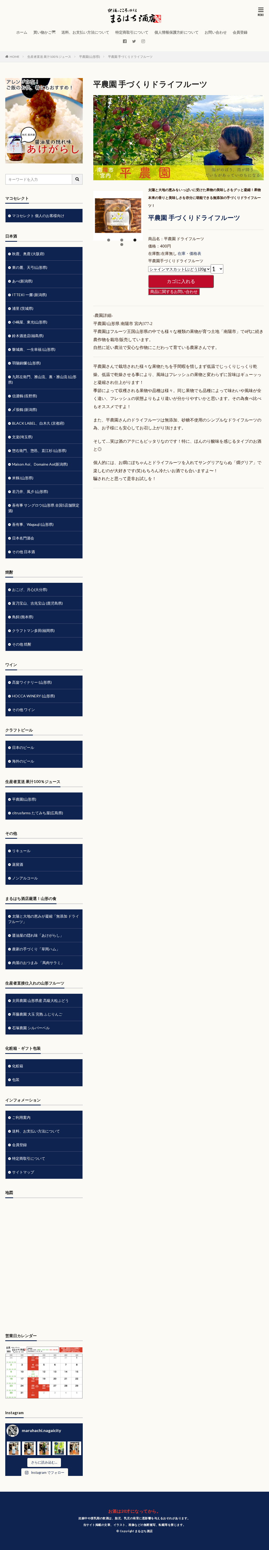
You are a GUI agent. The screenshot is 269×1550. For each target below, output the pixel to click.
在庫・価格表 (189, 253)
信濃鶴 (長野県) (24, 396)
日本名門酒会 (23, 538)
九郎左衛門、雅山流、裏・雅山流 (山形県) (42, 379)
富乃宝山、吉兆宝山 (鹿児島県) (37, 603)
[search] (77, 179)
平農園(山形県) (89, 57)
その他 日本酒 (23, 551)
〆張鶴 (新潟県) (24, 409)
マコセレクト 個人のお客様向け (38, 215)
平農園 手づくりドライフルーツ (130, 57)
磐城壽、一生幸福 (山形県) (33, 349)
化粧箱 (17, 1066)
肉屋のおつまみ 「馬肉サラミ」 (38, 962)
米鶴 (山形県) (22, 478)
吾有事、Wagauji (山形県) (33, 524)
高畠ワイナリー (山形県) (32, 682)
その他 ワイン (23, 709)
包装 (15, 1079)
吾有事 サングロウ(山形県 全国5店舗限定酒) (43, 508)
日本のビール (23, 747)
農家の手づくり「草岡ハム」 (36, 949)
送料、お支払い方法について (85, 32)
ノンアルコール (25, 878)
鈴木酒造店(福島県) (28, 335)
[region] (118, 221)
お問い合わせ (216, 32)
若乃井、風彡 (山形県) (30, 491)
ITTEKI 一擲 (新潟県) (29, 294)
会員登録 (240, 32)
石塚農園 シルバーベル (31, 1028)
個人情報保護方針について (176, 32)
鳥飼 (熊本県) (22, 617)
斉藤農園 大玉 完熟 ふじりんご (37, 1014)
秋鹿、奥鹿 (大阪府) (28, 253)
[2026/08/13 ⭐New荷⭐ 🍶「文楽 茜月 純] (74, 1448)
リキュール (21, 850)
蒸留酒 (17, 864)
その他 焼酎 (21, 644)
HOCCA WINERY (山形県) (33, 696)
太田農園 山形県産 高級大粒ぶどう (40, 1000)
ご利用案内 (21, 1117)
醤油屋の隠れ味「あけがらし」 (38, 935)
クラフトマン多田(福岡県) (33, 630)
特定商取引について (131, 32)
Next (136, 239)
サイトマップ (23, 1172)
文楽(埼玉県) (22, 437)
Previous (100, 239)
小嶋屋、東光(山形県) (29, 322)
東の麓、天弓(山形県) (29, 267)
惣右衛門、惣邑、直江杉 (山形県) (39, 450)
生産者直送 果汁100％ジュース (49, 57)
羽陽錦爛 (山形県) (26, 363)
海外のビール (23, 761)
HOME (14, 57)
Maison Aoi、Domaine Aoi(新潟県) (40, 464)
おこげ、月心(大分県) (29, 589)
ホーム (21, 32)
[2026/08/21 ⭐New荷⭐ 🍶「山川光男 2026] (29, 1448)
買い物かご (42, 32)
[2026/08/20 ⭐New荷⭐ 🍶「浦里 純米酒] (44, 1448)
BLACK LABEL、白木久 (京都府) (38, 423)
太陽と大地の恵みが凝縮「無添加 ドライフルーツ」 (43, 919)
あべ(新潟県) (22, 281)
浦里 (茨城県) (22, 308)
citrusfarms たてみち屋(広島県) (37, 813)
